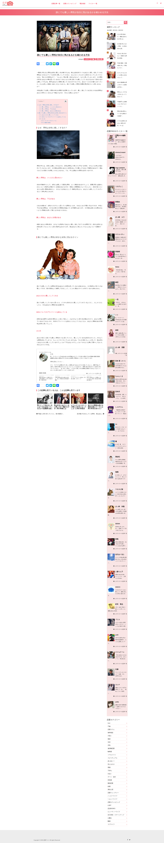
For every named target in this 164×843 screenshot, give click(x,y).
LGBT (109, 805)
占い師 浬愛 (120, 347)
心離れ (110, 818)
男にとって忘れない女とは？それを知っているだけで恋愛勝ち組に (44, 406)
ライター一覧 (93, 3)
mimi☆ (117, 587)
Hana (117, 267)
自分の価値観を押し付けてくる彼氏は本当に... (122, 85)
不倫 (109, 726)
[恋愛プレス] (22, 3)
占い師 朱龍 (120, 506)
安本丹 (117, 391)
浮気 (109, 745)
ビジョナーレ (120, 652)
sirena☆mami (120, 152)
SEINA (117, 524)
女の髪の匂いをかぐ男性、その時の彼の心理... (122, 46)
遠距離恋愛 (111, 748)
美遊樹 (117, 251)
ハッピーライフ (112, 796)
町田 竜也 (119, 604)
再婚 (109, 767)
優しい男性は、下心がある (49, 109)
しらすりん (119, 407)
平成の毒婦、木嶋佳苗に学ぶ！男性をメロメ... (122, 65)
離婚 (109, 821)
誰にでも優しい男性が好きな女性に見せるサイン (53, 113)
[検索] (125, 22)
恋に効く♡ (111, 761)
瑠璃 (116, 472)
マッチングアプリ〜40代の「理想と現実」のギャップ (78, 378)
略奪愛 (110, 751)
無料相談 (110, 732)
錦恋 (116, 282)
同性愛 (110, 780)
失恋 (109, 742)
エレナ (117, 684)
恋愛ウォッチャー (113, 792)
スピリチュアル (112, 758)
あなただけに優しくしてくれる (50, 115)
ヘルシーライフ (112, 799)
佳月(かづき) (119, 554)
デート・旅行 (112, 777)
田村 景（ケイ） (121, 361)
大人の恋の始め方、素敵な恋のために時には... (122, 37)
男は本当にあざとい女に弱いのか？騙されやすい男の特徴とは (61, 406)
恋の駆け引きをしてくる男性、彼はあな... (90, 413)
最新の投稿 (47, 122)
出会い (110, 773)
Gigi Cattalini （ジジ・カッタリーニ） (120, 169)
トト (116, 315)
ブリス (117, 619)
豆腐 (116, 669)
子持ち (110, 770)
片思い (110, 735)
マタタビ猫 (119, 489)
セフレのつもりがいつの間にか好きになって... (122, 75)
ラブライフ (111, 824)
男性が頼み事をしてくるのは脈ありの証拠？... (122, 114)
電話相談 (82, 3)
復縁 (109, 739)
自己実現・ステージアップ (116, 815)
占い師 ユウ (120, 217)
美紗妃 (117, 457)
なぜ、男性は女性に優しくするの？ (49, 105)
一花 (116, 299)
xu (116, 424)
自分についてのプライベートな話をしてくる (54, 117)
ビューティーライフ (114, 811)
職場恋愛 (110, 783)
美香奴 (117, 202)
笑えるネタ (111, 764)
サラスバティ (120, 234)
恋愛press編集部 (120, 136)
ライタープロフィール (50, 120)
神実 (116, 330)
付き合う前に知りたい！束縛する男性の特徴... (122, 56)
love (109, 723)
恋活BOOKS (111, 808)
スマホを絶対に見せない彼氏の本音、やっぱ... (122, 123)
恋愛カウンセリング (69, 3)
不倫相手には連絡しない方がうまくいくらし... (122, 104)
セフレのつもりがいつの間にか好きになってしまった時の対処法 (78, 406)
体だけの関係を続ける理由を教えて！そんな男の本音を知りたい (95, 406)
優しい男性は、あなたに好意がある (51, 111)
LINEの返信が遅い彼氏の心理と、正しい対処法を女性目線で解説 (62, 379)
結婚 (109, 786)
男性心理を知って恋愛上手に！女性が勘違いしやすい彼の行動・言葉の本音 (46, 379)
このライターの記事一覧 (94, 373)
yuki (116, 635)
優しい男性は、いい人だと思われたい (52, 107)
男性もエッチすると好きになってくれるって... (122, 94)
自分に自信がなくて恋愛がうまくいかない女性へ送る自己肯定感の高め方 (94, 379)
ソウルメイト (112, 754)
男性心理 (110, 789)
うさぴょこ (119, 186)
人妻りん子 (119, 571)
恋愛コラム (111, 729)
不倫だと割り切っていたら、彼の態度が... (51, 413)
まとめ (43, 119)
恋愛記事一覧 (56, 3)
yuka (117, 702)
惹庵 (116, 539)
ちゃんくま (119, 376)
